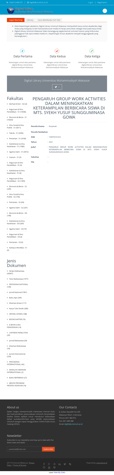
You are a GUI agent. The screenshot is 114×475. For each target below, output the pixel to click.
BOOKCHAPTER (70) (17, 319)
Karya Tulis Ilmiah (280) (18, 308)
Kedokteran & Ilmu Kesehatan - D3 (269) (16, 222)
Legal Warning (15, 20)
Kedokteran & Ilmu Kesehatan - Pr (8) (16, 171)
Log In (90, 2)
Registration (102, 2)
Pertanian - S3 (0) (16, 242)
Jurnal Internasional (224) (16, 355)
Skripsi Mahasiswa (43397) (15, 272)
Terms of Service (19, 465)
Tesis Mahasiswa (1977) (18, 279)
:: (58, 86)
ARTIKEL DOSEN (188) (18, 314)
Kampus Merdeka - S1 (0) (17, 248)
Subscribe (48, 449)
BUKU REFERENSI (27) (18, 377)
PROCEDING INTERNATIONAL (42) (15, 363)
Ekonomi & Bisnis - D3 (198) (17, 214)
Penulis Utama (37, 126)
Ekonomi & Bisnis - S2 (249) (17, 187)
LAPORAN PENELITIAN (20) (17, 333)
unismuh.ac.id (101, 463)
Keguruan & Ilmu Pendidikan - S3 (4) (15, 235)
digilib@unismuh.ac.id (73, 424)
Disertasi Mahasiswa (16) (16, 347)
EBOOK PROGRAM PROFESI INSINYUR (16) (16, 384)
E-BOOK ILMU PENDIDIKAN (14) (14, 325)
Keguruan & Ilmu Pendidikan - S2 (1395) (16, 179)
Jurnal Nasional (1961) (18, 292)
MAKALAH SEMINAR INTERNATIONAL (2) (16, 370)
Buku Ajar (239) (15, 297)
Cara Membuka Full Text (49, 20)
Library (30, 20)
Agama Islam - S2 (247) (18, 207)
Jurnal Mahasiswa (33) (18, 340)
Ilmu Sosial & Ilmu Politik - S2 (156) (15, 195)
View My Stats (59, 472)
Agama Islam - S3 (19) (18, 229)
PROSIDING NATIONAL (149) (17, 285)
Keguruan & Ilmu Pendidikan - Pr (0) (15, 163)
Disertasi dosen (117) (17, 303)
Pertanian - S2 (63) (16, 202)
